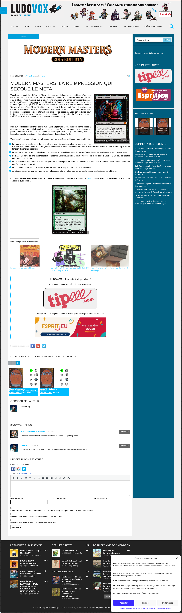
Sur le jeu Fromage (111, 553)
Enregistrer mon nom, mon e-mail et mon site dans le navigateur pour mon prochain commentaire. (51, 510)
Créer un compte (153, 26)
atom (33, 576)
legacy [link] (13, 134)
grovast (113, 550)
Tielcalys (35, 594)
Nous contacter (92, 608)
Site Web (100, 498)
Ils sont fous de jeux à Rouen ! (23, 268)
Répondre (124, 432)
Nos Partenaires (51, 608)
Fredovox (38, 555)
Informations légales (127, 608)
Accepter (124, 603)
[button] (176, 558)
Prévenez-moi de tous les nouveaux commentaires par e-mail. (36, 516)
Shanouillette (77, 553)
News (43, 76)
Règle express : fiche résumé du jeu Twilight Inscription (72, 579)
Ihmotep (138, 178)
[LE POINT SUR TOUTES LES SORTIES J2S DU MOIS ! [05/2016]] (70, 256)
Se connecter (131, 26)
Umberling (30, 76)
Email (59, 498)
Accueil (15, 26)
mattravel (75, 584)
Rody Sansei (139, 166)
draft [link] (15, 114)
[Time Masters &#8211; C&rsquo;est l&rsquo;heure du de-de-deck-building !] (110, 256)
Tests (76, 26)
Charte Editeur (38, 608)
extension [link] (34, 102)
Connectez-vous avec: (19, 464)
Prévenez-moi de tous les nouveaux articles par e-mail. (33, 523)
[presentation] (13, 477)
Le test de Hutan (69, 550)
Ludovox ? (113, 26)
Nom (17, 498)
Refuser (145, 603)
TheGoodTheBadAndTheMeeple (33, 431)
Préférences (167, 603)
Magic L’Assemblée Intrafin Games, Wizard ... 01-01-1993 (23, 391)
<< (10, 363)
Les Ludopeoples (93, 26)
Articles (50, 26)
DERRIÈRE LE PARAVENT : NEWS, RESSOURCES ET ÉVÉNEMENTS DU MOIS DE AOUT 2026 (29, 586)
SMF (89, 178)
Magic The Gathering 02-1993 (49, 391)
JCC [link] (12, 100)
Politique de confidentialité (145, 608)
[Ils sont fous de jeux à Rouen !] (29, 256)
